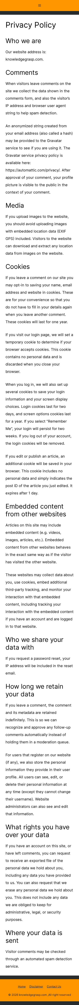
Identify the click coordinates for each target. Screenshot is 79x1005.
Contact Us (54, 986)
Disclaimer (36, 986)
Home (22, 986)
